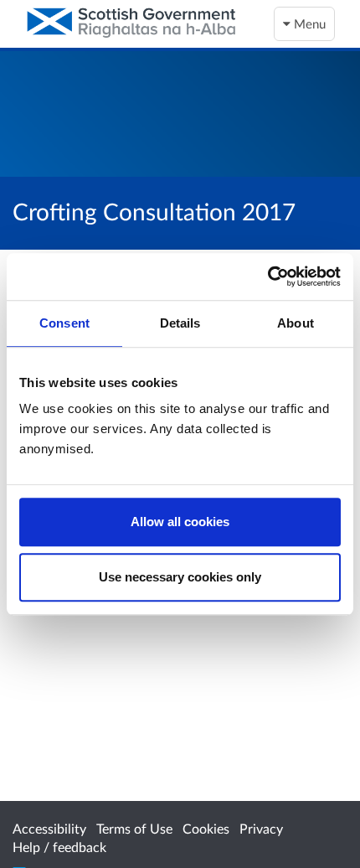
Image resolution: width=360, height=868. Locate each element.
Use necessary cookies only (180, 577)
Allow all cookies (180, 521)
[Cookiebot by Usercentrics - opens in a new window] (267, 276)
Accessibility (49, 828)
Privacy (261, 828)
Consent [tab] (64, 323)
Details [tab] (180, 323)
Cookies (206, 828)
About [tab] (295, 323)
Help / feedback (59, 847)
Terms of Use (134, 828)
